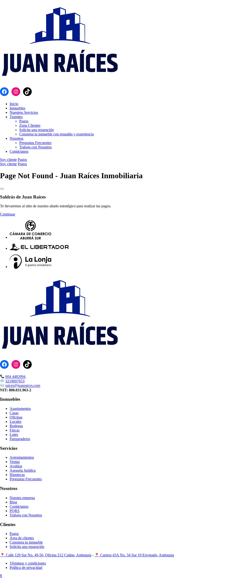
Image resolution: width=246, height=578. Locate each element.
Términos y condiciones (28, 563)
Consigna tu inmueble (26, 542)
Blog (13, 502)
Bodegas (16, 426)
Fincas (14, 430)
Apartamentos (20, 409)
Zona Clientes (29, 125)
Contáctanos (19, 151)
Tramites (16, 117)
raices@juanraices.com (22, 386)
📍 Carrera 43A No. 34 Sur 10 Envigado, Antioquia (134, 555)
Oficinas (16, 417)
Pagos (23, 121)
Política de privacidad (26, 567)
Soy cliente (8, 160)
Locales (15, 421)
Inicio (14, 104)
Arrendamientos (22, 457)
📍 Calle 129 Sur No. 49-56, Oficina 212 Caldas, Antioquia (45, 555)
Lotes (14, 434)
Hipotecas (17, 475)
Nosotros (16, 138)
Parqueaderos (20, 439)
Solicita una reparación (36, 130)
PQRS (14, 511)
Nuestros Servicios (24, 112)
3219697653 (15, 381)
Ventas (15, 462)
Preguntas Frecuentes (35, 143)
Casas (14, 413)
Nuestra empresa (22, 498)
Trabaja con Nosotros (35, 147)
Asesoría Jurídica (23, 470)
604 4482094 (15, 377)
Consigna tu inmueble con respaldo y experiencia (56, 134)
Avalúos (16, 466)
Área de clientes (22, 538)
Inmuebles (17, 108)
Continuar (7, 214)
